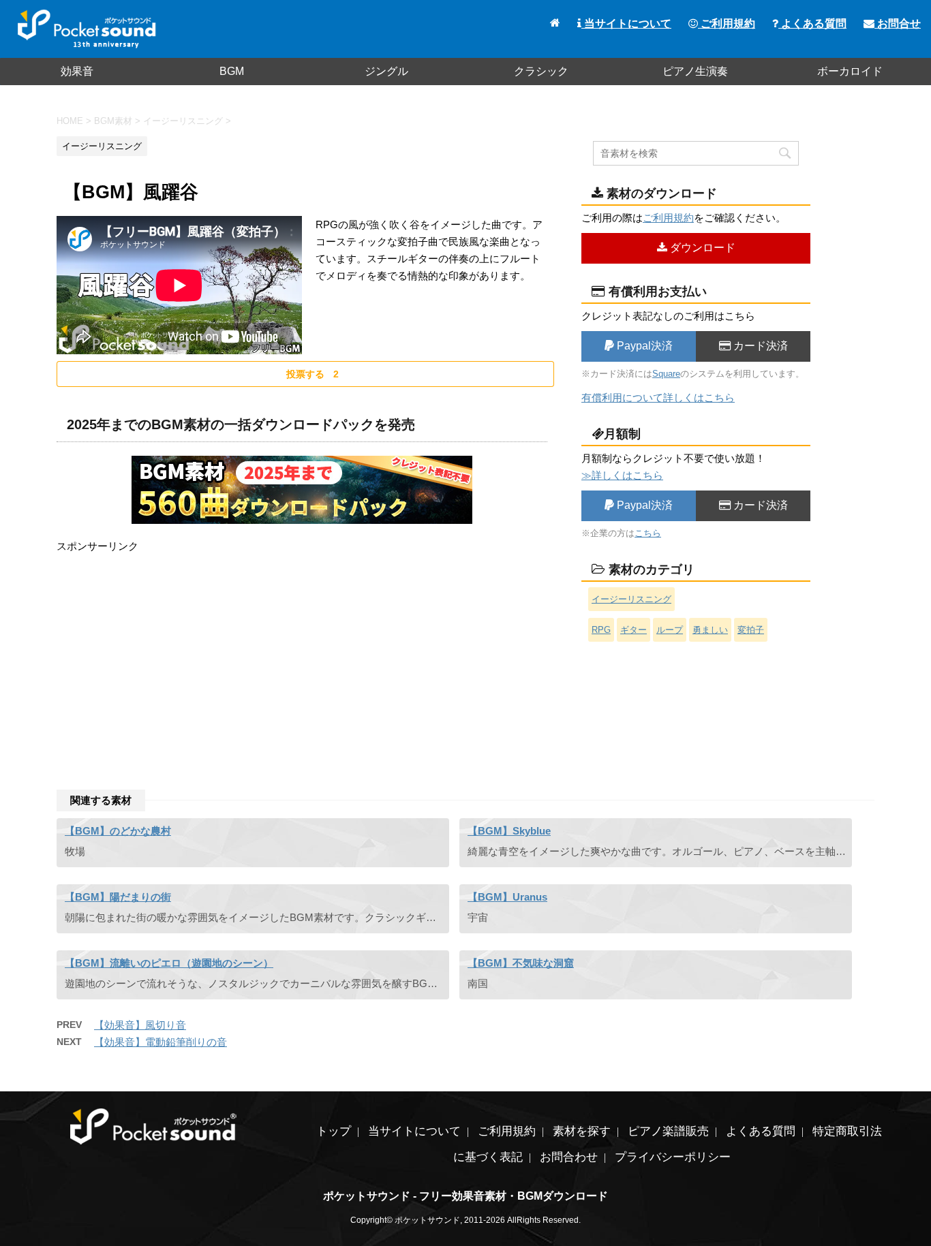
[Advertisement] (302, 650)
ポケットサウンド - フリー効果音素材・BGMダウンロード (465, 1196)
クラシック (541, 71)
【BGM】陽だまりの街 (118, 897)
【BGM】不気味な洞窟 (521, 963)
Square (666, 374)
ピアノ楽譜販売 (668, 1131)
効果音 (77, 71)
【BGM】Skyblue (509, 831)
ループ (669, 630)
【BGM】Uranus (507, 897)
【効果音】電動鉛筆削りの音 (160, 1042)
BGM (231, 71)
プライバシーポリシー (673, 1157)
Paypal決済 (643, 346)
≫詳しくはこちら (622, 475)
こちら (648, 533)
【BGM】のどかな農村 (118, 831)
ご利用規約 (726, 23)
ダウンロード (701, 247)
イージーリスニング (631, 599)
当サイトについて (626, 23)
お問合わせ (569, 1157)
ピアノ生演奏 (695, 71)
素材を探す (582, 1131)
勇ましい (710, 630)
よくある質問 (812, 23)
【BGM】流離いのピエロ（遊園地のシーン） (169, 963)
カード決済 (759, 346)
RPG (601, 630)
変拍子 (750, 630)
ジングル (386, 71)
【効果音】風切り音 (140, 1025)
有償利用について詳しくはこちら (658, 397)
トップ (333, 1131)
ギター (633, 630)
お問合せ (897, 23)
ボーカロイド (850, 71)
